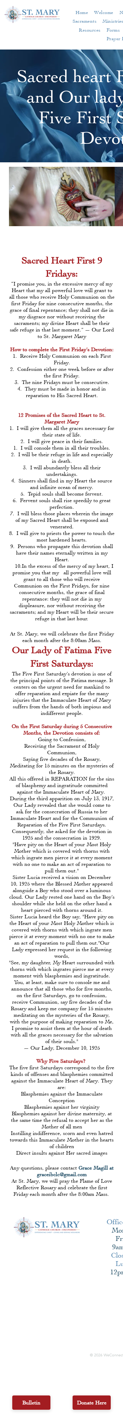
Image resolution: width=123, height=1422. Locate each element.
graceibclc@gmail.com (62, 1174)
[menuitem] (82, 12)
